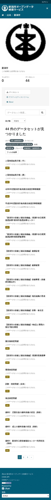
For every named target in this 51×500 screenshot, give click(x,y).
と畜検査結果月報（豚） (15, 174)
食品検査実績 (11, 398)
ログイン (45, 2)
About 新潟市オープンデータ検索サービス (17, 474)
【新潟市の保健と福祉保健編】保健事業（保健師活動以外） (25, 280)
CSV (7, 168)
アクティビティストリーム (18, 97)
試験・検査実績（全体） (15, 383)
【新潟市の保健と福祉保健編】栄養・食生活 (24, 310)
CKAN (6, 488)
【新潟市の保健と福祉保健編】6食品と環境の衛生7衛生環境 (24, 325)
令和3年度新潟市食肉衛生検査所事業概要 (23, 189)
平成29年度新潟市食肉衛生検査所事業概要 (23, 203)
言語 (3, 492)
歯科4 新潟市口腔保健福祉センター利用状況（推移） (24, 442)
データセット (14, 92)
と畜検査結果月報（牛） (15, 160)
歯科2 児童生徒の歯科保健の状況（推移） (23, 412)
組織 (9, 14)
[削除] (21, 141)
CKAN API (5, 477)
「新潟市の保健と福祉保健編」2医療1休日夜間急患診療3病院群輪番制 (25, 235)
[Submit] (42, 112)
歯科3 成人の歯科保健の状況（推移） (22, 426)
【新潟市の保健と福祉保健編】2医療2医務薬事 (25, 355)
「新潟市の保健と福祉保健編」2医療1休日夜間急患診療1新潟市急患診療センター (25, 218)
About (10, 102)
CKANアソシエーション (11, 480)
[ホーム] (3, 14)
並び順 (7, 121)
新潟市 (17, 15)
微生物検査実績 (12, 341)
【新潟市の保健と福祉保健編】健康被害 (22, 265)
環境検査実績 (11, 369)
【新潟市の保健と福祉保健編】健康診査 (22, 251)
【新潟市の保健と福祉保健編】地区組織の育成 (25, 296)
